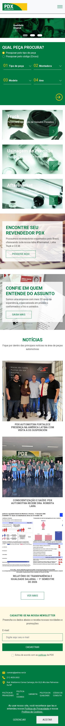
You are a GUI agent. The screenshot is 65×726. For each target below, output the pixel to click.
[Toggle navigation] (60, 6)
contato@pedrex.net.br (16, 673)
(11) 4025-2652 (13, 677)
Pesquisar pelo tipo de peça (21, 52)
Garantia (33, 694)
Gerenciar (19, 719)
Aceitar (47, 719)
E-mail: (5, 630)
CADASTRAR (32, 647)
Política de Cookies (32, 711)
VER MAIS (32, 595)
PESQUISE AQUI (20, 254)
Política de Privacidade (37, 708)
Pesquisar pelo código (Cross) (22, 56)
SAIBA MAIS (18, 314)
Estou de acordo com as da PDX (34, 655)
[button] (25, 35)
